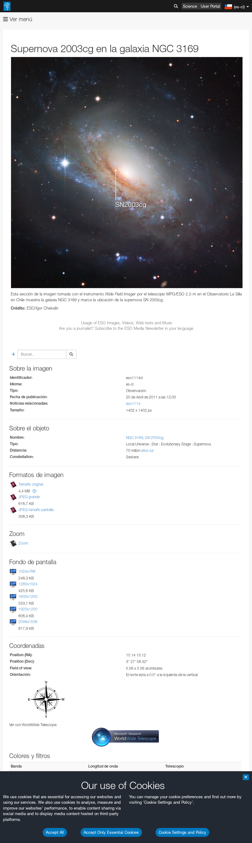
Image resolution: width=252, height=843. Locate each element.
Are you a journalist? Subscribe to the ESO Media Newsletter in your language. (127, 328)
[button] (34, 491)
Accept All (55, 832)
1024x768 (26, 571)
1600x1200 (27, 596)
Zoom (23, 543)
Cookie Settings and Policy (182, 832)
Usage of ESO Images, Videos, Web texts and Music (126, 322)
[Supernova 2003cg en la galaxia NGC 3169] (126, 172)
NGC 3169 (134, 437)
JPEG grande (29, 497)
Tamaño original (30, 484)
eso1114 (133, 403)
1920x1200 (27, 609)
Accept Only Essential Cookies (111, 832)
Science (190, 6)
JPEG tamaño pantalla (35, 509)
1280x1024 (27, 584)
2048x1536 (27, 621)
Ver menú (20, 19)
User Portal (210, 6)
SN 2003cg (154, 437)
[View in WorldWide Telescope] (125, 736)
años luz (147, 450)
